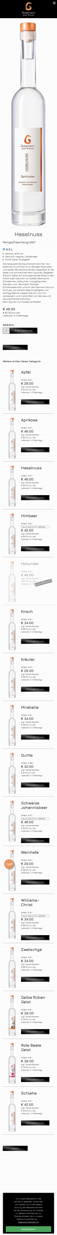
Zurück (15, 347)
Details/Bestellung (35, 402)
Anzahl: (9, 324)
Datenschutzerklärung (28, 1222)
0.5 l (9, 249)
